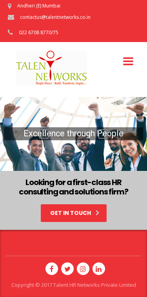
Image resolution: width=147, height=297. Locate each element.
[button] (44, 134)
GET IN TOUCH (70, 213)
